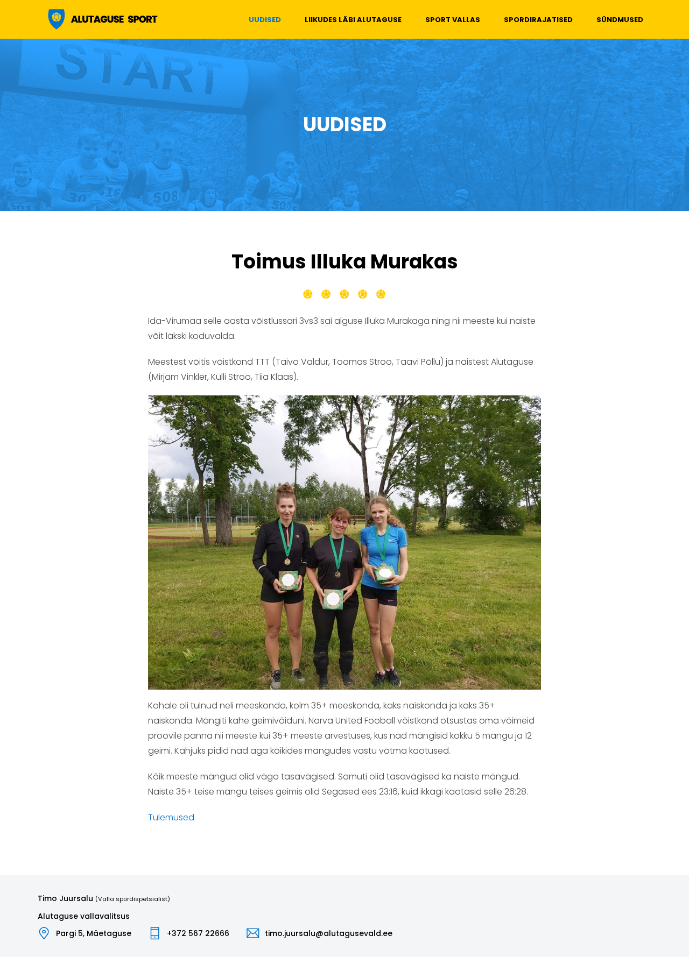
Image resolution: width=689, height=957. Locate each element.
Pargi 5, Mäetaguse (93, 933)
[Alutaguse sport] (102, 19)
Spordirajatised (538, 20)
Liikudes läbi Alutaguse (353, 20)
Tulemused (171, 817)
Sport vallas (452, 20)
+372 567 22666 (198, 933)
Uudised (265, 20)
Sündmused (619, 20)
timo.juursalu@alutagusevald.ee (328, 933)
